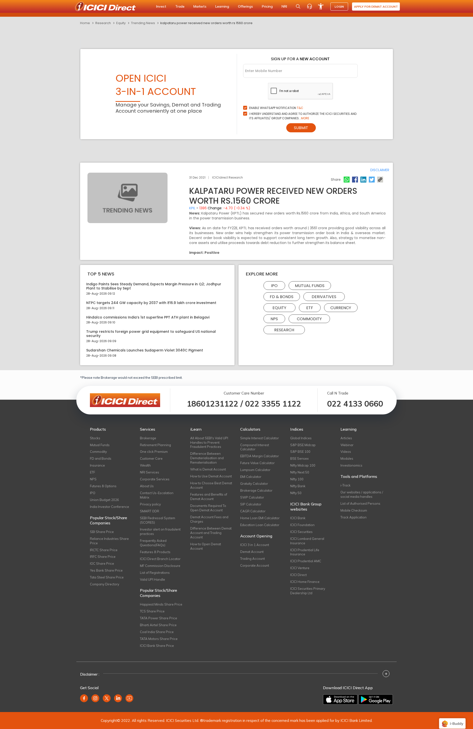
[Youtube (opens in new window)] (129, 698)
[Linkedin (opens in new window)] (118, 698)
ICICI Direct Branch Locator (160, 559)
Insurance (97, 465)
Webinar (347, 445)
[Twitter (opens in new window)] (107, 698)
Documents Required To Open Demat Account (208, 508)
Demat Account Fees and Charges (209, 519)
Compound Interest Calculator (254, 447)
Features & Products (155, 552)
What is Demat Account (208, 469)
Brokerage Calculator (256, 490)
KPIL (192, 208)
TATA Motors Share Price (159, 639)
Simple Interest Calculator (259, 438)
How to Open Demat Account (205, 546)
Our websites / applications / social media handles (361, 494)
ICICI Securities (301, 532)
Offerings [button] (245, 6)
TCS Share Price (152, 611)
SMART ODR (149, 511)
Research (103, 23)
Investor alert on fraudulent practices (160, 531)
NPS (274, 319)
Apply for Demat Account (376, 6)
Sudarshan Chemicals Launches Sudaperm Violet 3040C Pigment (144, 350)
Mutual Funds (309, 286)
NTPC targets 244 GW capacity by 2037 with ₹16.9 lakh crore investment (151, 303)
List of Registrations (155, 573)
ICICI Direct (298, 575)
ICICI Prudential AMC (305, 561)
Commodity (309, 319)
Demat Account (252, 552)
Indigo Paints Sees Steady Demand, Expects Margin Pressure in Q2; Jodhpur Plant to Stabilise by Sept (153, 286)
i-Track (345, 485)
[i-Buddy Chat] (452, 720)
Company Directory (104, 584)
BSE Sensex (299, 458)
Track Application (353, 517)
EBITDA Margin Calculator (259, 456)
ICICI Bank (297, 518)
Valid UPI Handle (152, 579)
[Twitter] (372, 179)
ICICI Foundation (302, 525)
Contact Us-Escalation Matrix (156, 495)
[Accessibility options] (320, 6)
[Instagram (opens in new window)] (95, 698)
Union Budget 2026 (104, 500)
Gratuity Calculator (254, 484)
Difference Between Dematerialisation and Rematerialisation (207, 458)
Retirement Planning (155, 445)
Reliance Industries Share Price (109, 541)
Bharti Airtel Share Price (158, 625)
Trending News (143, 23)
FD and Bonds (100, 458)
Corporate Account (254, 565)
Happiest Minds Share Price (161, 604)
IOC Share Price (102, 563)
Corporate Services (154, 479)
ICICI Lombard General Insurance (307, 541)
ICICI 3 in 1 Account (254, 545)
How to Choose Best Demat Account (211, 485)
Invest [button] (161, 6)
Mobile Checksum (353, 510)
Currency (340, 308)
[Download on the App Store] (340, 699)
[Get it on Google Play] (375, 699)
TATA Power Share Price (158, 618)
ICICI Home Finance (305, 582)
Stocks (95, 438)
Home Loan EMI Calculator (260, 518)
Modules (346, 458)
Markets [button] (199, 6)
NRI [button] (284, 6)
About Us (147, 486)
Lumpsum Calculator (255, 470)
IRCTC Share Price (104, 550)
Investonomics (351, 465)
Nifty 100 (297, 479)
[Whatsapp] (347, 179)
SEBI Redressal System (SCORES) (157, 520)
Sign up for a (300, 59)
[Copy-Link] (380, 179)
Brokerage (148, 438)
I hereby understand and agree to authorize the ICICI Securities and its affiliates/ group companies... (302, 116)
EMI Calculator (250, 477)
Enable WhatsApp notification (276, 108)
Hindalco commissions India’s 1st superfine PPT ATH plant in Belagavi (147, 317)
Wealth (145, 465)
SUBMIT (301, 128)
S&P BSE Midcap (303, 445)
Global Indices (301, 438)
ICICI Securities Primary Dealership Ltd (307, 591)
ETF (309, 308)
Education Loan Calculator (259, 525)
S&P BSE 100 (300, 452)
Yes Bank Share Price (106, 570)
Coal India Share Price (157, 632)
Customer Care (151, 458)
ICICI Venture (299, 568)
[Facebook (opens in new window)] (84, 698)
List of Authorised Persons (360, 503)
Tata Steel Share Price (107, 577)
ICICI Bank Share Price (157, 646)
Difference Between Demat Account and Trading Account (211, 532)
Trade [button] (180, 6)
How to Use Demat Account (211, 476)
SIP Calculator (250, 504)
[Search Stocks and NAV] (298, 6)
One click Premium (154, 452)
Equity (121, 23)
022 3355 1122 (273, 404)
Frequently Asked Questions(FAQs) (153, 543)
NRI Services (149, 472)
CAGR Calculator (253, 511)
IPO (274, 286)
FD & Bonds (281, 297)
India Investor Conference (109, 507)
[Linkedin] (363, 179)
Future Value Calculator (257, 463)
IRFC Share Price (103, 557)
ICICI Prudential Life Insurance (304, 552)
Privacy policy (150, 504)
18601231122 (212, 404)
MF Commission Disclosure (160, 566)
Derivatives (324, 297)
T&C (300, 108)
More (305, 118)
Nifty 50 (296, 493)
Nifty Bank (297, 486)
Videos (345, 452)
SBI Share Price (102, 532)
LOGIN (339, 6)
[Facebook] (355, 179)
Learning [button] (222, 6)
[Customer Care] (309, 6)
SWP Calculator (252, 497)
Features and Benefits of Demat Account (208, 496)
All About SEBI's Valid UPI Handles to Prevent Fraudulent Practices (209, 442)
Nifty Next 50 (299, 472)
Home (85, 23)
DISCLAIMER (379, 169)
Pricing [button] (267, 6)
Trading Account (252, 559)
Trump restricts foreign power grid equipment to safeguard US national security (151, 334)
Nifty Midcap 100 (302, 465)
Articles (346, 438)
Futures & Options (103, 486)
